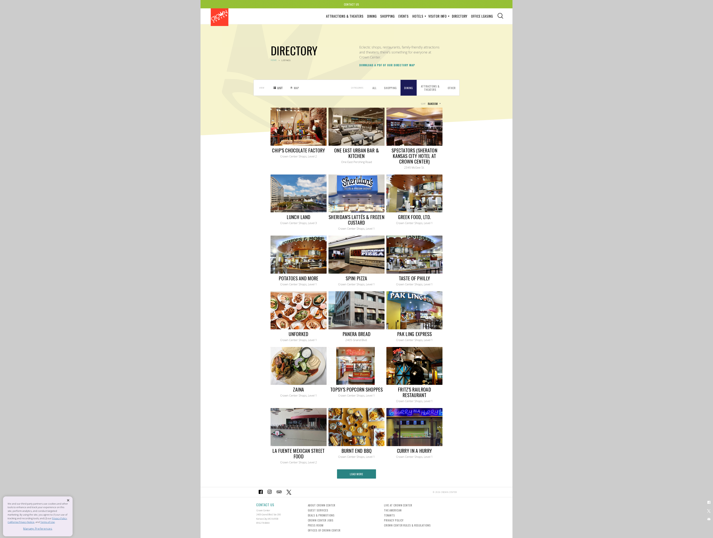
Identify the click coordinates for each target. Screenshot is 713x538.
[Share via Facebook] (709, 502)
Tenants (389, 515)
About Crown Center (321, 505)
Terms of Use (47, 522)
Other (452, 88)
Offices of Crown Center (324, 530)
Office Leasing (482, 16)
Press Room (315, 525)
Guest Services (318, 510)
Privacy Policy (394, 520)
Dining (372, 16)
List (280, 88)
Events (403, 16)
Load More (356, 474)
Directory (459, 16)
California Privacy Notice (21, 522)
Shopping (387, 16)
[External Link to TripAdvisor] (279, 492)
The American (393, 510)
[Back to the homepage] (219, 17)
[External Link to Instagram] (269, 492)
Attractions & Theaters (345, 16)
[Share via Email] (709, 519)
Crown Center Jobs (320, 520)
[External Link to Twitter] (289, 492)
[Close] (68, 500)
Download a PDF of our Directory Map (387, 65)
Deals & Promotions (321, 515)
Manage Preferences (37, 528)
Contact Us (351, 4)
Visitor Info (437, 16)
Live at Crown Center (398, 505)
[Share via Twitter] (709, 510)
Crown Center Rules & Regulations (407, 525)
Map (296, 88)
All (374, 88)
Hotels (417, 16)
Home (274, 60)
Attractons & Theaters (430, 88)
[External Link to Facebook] (260, 492)
